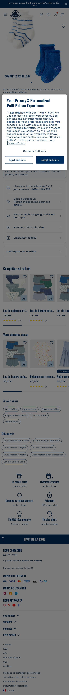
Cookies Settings (34, 150)
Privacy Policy (16, 142)
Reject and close (17, 160)
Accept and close (50, 160)
